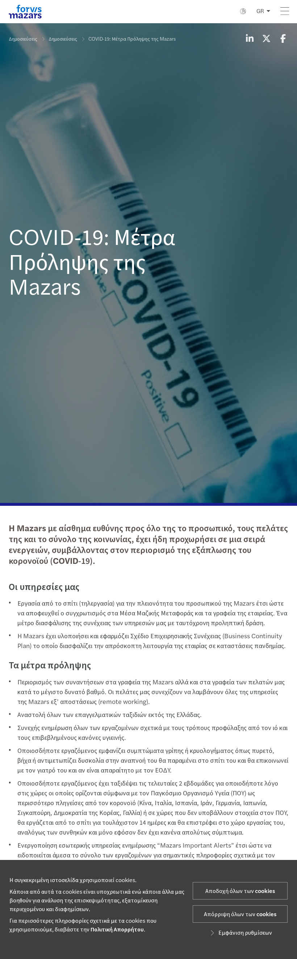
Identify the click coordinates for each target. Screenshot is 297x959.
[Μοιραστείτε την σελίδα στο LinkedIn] (249, 39)
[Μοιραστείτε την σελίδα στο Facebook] (282, 39)
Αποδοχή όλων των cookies (240, 891)
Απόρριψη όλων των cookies (240, 914)
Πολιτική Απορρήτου (117, 930)
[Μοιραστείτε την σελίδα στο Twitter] (266, 39)
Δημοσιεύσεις (23, 39)
